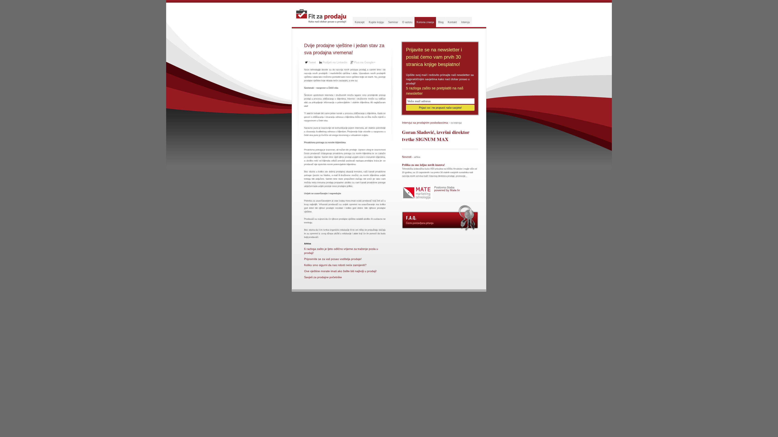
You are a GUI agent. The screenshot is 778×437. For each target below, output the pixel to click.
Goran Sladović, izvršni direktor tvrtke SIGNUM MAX (435, 135)
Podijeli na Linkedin (335, 62)
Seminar (393, 22)
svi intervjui (456, 123)
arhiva (417, 157)
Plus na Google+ (364, 62)
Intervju (465, 22)
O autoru (407, 22)
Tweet (312, 62)
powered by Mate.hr (447, 189)
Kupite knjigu (376, 22)
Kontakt (452, 22)
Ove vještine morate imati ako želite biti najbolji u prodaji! (340, 271)
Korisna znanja (425, 22)
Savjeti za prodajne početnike (323, 277)
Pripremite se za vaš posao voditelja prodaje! (333, 259)
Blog (441, 22)
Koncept (359, 22)
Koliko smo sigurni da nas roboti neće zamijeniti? (335, 265)
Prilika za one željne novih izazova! (423, 165)
